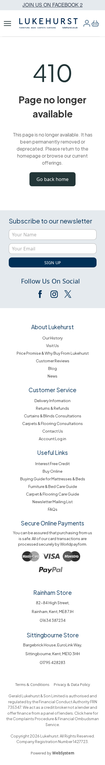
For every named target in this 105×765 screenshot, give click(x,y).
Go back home (52, 179)
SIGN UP (52, 262)
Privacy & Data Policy (72, 684)
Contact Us (52, 431)
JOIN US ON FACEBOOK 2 (52, 4)
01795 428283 (52, 662)
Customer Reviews (52, 360)
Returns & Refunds (52, 408)
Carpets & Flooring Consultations (52, 423)
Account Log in (52, 438)
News (52, 376)
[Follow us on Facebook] (40, 294)
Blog (52, 368)
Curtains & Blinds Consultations (52, 416)
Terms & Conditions (32, 684)
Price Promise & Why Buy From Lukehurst (53, 353)
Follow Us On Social (50, 280)
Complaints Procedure (33, 718)
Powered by (52, 753)
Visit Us (52, 345)
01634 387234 (53, 620)
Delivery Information (52, 400)
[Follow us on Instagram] (54, 294)
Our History (52, 338)
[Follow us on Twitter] (67, 294)
